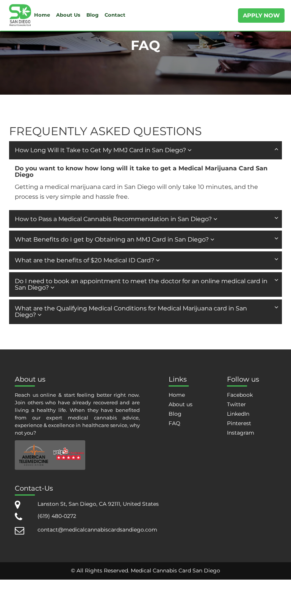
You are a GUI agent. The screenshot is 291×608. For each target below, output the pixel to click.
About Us (68, 15)
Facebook (240, 394)
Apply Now (261, 15)
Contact (115, 15)
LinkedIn (238, 413)
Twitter (236, 404)
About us (180, 404)
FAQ (174, 423)
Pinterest (239, 423)
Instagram (240, 432)
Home (42, 15)
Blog (92, 15)
